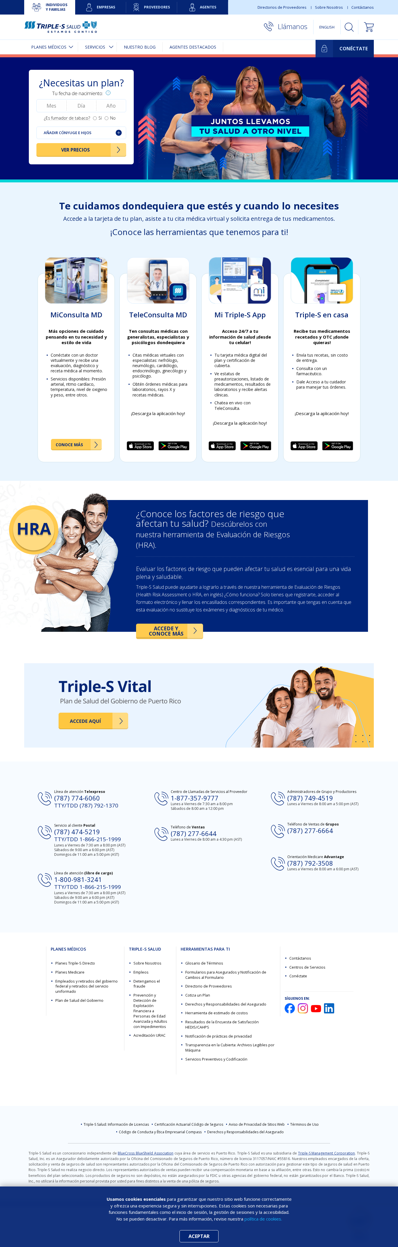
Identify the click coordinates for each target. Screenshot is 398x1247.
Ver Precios (75, 150)
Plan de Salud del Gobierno (79, 1000)
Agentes (208, 7)
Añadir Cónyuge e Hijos (67, 132)
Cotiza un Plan (197, 995)
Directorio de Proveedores (208, 986)
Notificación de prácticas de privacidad (218, 1036)
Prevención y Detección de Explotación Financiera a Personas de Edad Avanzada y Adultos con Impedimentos (150, 1010)
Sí (100, 118)
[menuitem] (51, 47)
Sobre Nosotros (329, 7)
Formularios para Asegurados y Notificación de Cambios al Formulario (225, 975)
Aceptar (199, 1236)
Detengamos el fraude (146, 984)
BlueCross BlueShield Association (145, 1153)
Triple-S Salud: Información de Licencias (116, 1124)
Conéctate (298, 976)
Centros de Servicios (307, 967)
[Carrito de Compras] (366, 27)
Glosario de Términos (204, 963)
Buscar (349, 27)
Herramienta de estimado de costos (216, 1012)
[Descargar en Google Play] (174, 445)
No (113, 118)
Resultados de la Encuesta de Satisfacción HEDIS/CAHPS (222, 1024)
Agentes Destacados (193, 47)
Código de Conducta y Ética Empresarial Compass (160, 1131)
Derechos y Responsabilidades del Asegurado (225, 1004)
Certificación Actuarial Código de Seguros (188, 1124)
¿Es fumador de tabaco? (67, 118)
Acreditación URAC (149, 1035)
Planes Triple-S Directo (75, 963)
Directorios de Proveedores (282, 7)
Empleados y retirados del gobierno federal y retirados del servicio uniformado (86, 986)
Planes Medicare (69, 972)
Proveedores (157, 7)
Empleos (141, 972)
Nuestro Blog (140, 47)
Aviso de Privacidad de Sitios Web (257, 1124)
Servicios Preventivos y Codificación (216, 1059)
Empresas (106, 7)
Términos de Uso (304, 1124)
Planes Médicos (48, 47)
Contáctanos (362, 7)
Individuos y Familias (56, 7)
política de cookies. (263, 1219)
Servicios (95, 47)
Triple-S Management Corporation (326, 1153)
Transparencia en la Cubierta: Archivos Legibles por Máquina (229, 1047)
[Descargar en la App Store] (140, 445)
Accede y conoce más (166, 631)
